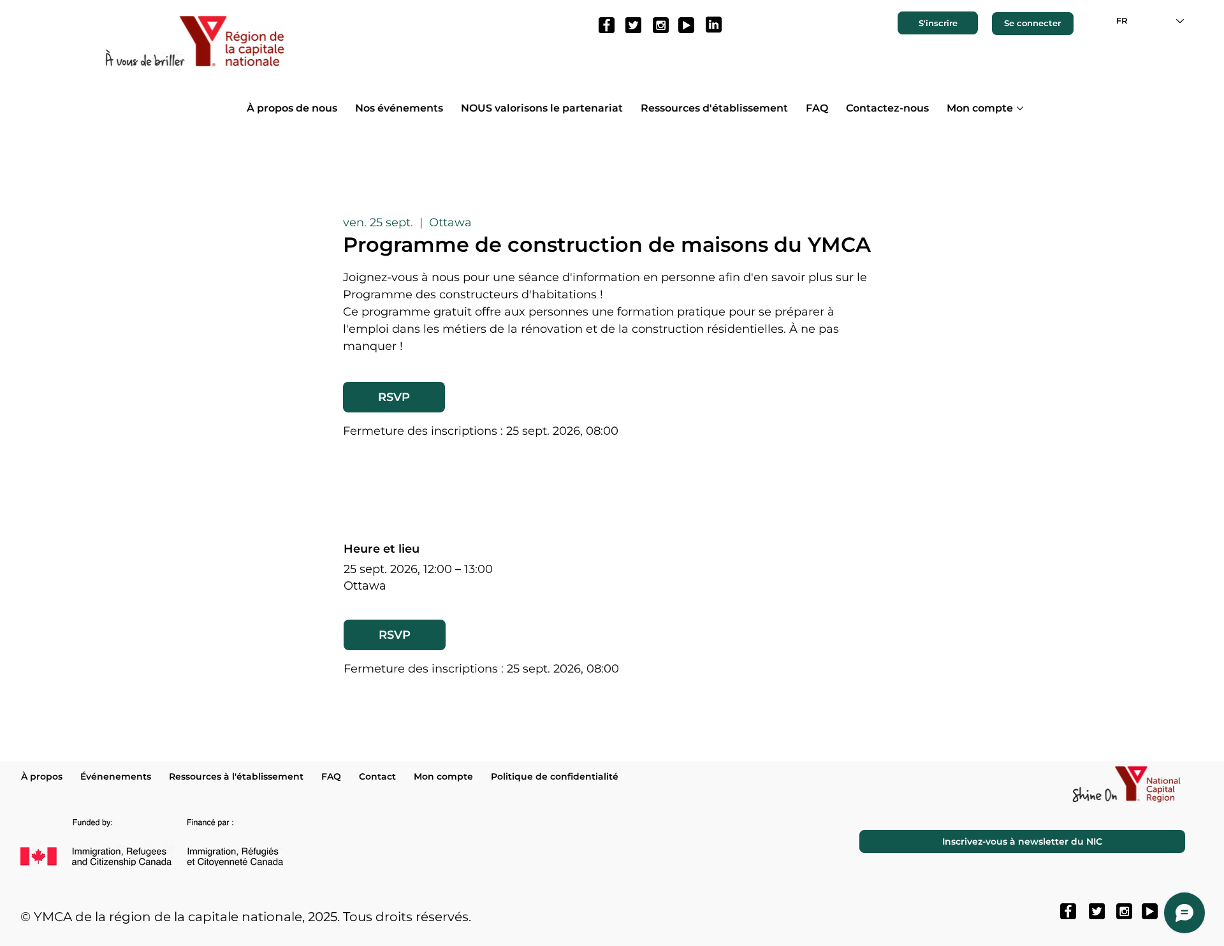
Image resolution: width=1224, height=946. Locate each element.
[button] (938, 22)
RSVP (394, 397)
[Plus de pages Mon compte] (1020, 108)
